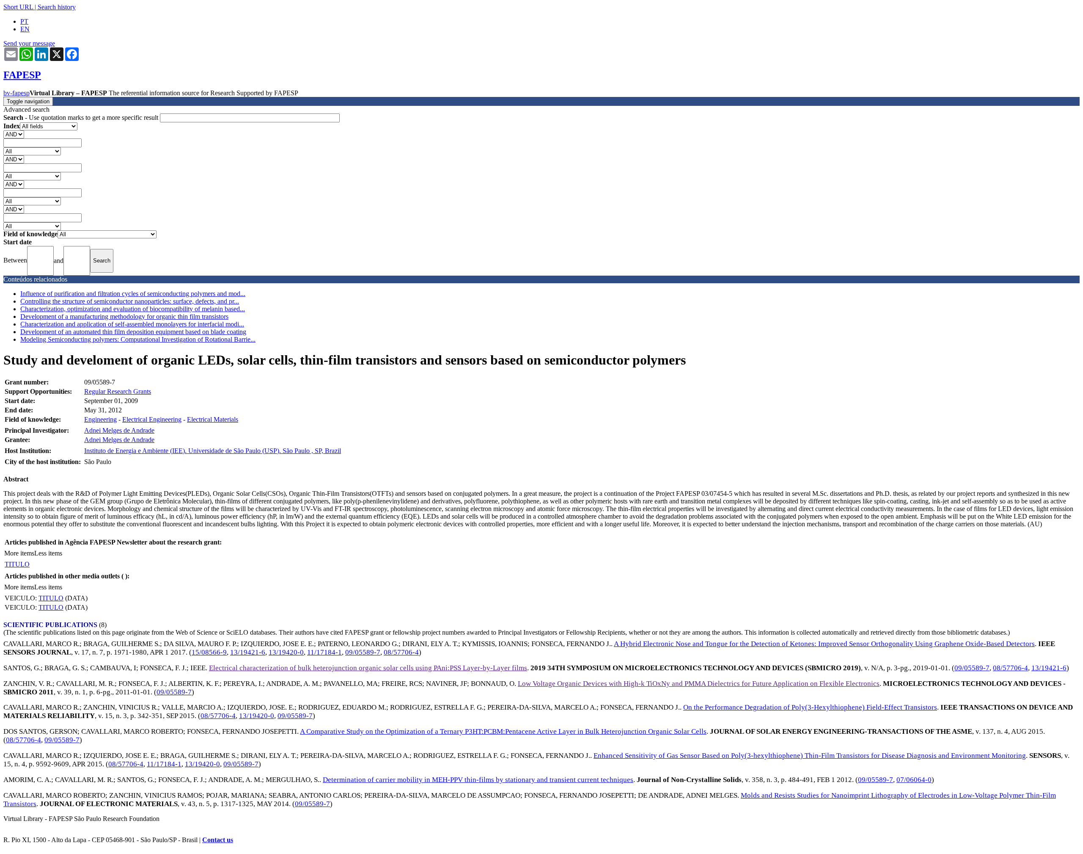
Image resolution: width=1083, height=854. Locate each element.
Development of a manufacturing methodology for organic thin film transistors (124, 316)
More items (19, 553)
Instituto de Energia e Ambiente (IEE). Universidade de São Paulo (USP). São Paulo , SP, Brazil (212, 450)
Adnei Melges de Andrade (119, 430)
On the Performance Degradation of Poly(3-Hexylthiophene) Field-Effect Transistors (810, 707)
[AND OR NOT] (13, 134)
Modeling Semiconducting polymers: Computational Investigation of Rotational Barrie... (138, 339)
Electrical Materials (212, 419)
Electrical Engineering (151, 419)
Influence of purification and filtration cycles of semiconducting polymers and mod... (132, 293)
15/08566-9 (209, 652)
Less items (48, 553)
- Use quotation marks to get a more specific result (81, 117)
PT (24, 21)
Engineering (100, 419)
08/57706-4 (401, 652)
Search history (57, 7)
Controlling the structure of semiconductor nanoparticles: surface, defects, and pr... (129, 301)
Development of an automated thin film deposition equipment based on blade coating (133, 331)
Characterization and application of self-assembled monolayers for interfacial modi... (132, 324)
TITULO (17, 564)
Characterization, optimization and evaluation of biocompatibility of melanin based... (132, 308)
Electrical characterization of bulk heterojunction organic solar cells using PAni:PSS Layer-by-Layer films (368, 668)
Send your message (29, 43)
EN (25, 29)
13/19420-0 (286, 652)
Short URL (18, 7)
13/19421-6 (247, 652)
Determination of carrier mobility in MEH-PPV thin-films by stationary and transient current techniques (478, 780)
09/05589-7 (362, 652)
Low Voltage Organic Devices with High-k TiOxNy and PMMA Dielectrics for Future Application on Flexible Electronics (699, 684)
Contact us (217, 839)
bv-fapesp (16, 93)
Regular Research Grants (117, 391)
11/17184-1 (324, 652)
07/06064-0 (914, 780)
